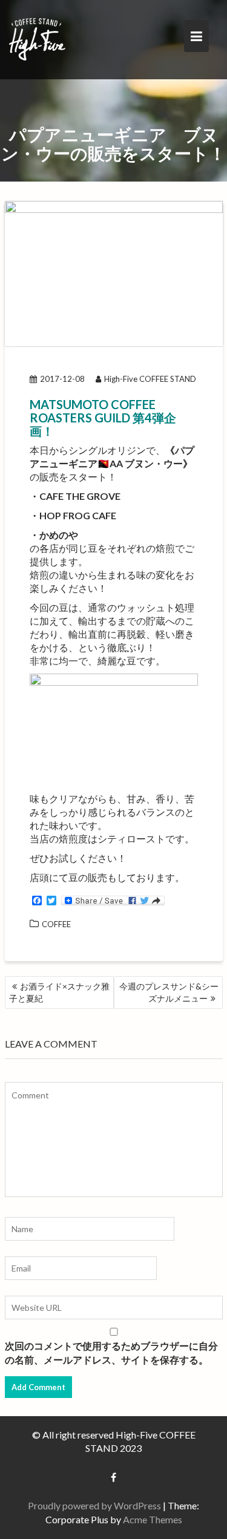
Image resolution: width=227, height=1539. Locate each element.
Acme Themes (152, 1519)
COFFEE (56, 924)
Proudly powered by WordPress (94, 1505)
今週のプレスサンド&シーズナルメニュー (169, 992)
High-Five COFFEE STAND (150, 379)
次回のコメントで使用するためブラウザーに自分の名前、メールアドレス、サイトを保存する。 (111, 1352)
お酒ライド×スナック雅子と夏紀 (59, 992)
